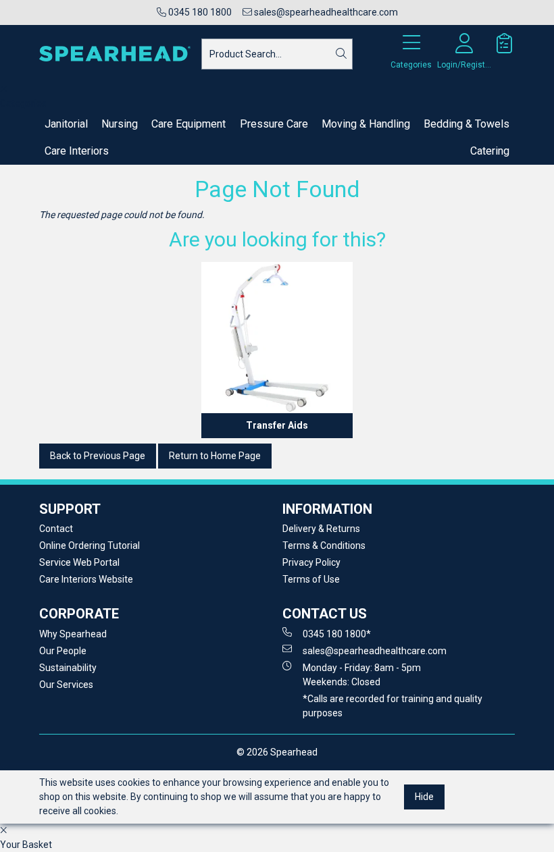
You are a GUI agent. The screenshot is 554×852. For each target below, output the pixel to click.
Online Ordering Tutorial (89, 545)
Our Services (66, 684)
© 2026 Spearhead (277, 752)
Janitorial (66, 123)
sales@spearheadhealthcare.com (325, 12)
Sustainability (68, 667)
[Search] (341, 54)
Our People (62, 650)
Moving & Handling (366, 123)
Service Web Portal (79, 562)
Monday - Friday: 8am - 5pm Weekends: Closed (362, 674)
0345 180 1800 (199, 12)
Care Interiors (77, 150)
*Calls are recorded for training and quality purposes (392, 705)
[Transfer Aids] (277, 337)
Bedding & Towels (466, 123)
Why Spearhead (73, 634)
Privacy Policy (311, 562)
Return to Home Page (215, 455)
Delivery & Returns (321, 528)
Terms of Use (311, 579)
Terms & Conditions (324, 545)
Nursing (119, 123)
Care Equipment (188, 123)
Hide (424, 796)
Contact (56, 528)
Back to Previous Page (97, 455)
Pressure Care (274, 123)
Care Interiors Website (86, 579)
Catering (489, 150)
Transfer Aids (277, 425)
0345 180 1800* (337, 634)
